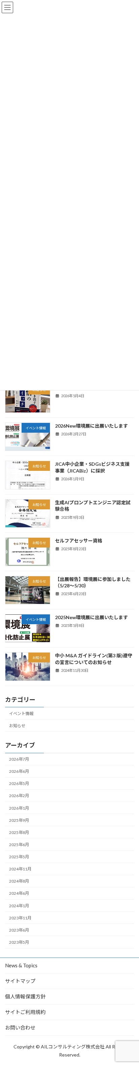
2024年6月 (19, 893)
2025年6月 (19, 844)
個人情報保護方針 (25, 996)
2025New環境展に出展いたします (91, 617)
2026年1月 (19, 807)
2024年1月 (19, 905)
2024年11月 (20, 868)
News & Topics (21, 965)
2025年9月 (19, 819)
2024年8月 (19, 881)
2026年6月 (19, 771)
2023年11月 (20, 917)
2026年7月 (19, 759)
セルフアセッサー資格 (78, 540)
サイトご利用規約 (25, 1012)
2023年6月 (19, 930)
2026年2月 (19, 795)
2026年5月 (19, 783)
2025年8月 (19, 832)
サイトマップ (20, 981)
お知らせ (17, 725)
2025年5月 (19, 856)
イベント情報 (21, 713)
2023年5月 (19, 942)
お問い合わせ (20, 1027)
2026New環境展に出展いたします (91, 426)
